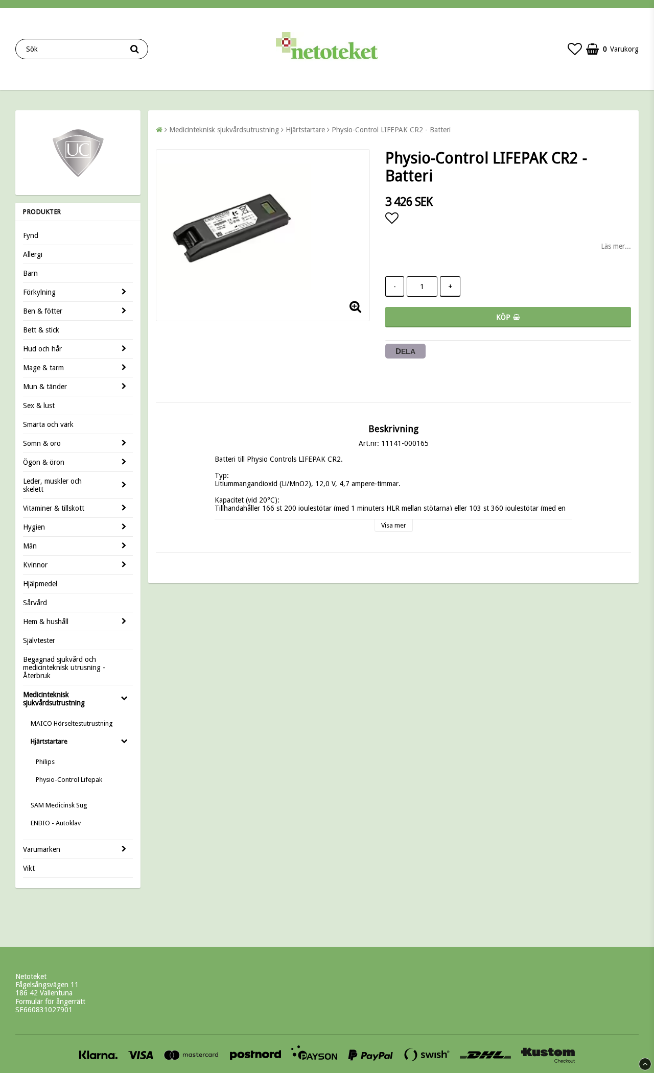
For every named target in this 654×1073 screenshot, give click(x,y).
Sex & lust (39, 405)
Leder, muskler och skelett (52, 485)
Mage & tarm (43, 368)
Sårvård (35, 603)
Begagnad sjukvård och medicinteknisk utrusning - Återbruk (64, 667)
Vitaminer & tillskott (53, 508)
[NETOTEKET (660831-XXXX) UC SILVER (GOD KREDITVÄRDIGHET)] (78, 176)
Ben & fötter (42, 311)
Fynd (30, 235)
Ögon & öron (43, 462)
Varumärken (41, 849)
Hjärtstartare (49, 741)
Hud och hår (42, 349)
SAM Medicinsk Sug (59, 805)
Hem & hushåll (45, 621)
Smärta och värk (48, 424)
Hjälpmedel (40, 584)
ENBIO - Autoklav (56, 823)
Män (30, 546)
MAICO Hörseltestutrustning (72, 723)
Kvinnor (35, 565)
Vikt (29, 868)
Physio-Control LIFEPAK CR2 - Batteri (391, 130)
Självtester (39, 640)
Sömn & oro (42, 443)
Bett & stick (41, 330)
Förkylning (39, 292)
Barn (30, 273)
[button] (575, 49)
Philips (45, 762)
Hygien (34, 527)
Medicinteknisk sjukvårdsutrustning (54, 698)
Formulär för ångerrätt (50, 1001)
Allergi (32, 254)
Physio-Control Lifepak (69, 779)
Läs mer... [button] (616, 246)
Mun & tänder (45, 387)
